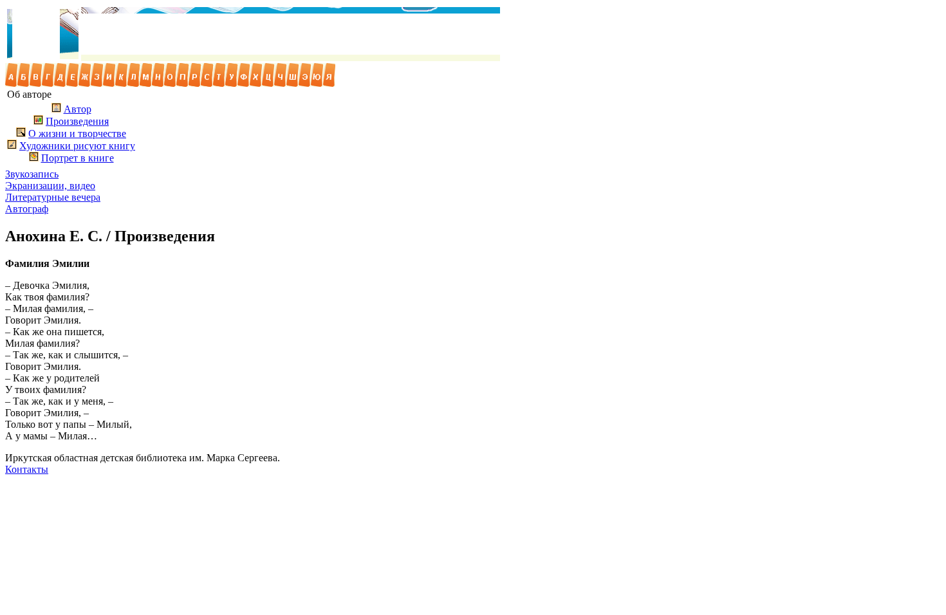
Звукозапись (32, 174)
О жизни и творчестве (77, 133)
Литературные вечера (52, 197)
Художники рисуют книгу (77, 145)
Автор (77, 109)
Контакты (26, 469)
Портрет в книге (77, 157)
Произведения (77, 121)
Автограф (26, 208)
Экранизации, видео (50, 185)
